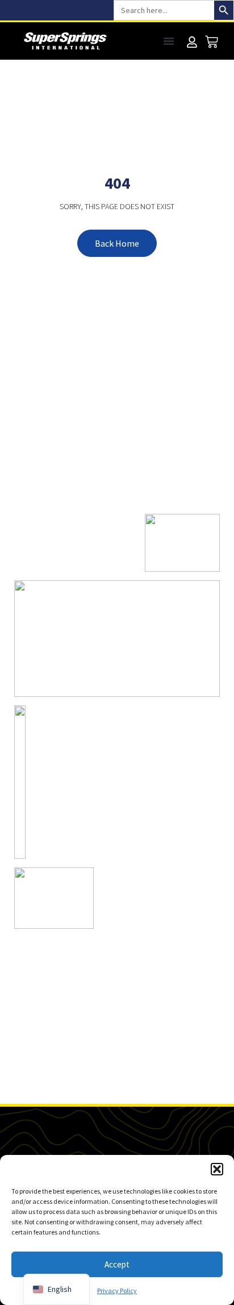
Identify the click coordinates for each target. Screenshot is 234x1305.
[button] (217, 1169)
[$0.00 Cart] (211, 41)
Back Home (117, 243)
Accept (117, 1264)
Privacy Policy (117, 1290)
